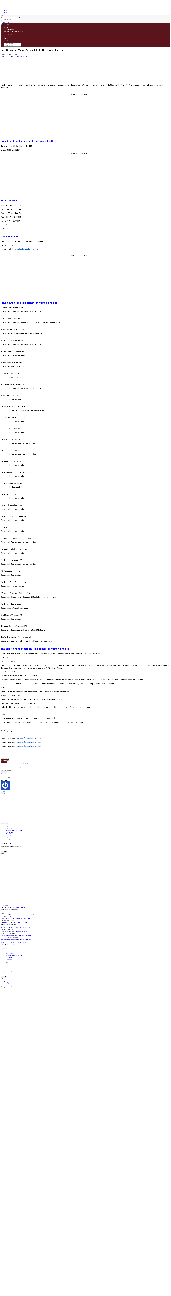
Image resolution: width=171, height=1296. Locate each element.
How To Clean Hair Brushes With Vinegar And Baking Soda (16, 939)
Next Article (4, 762)
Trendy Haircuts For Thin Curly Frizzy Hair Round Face (15, 931)
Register (3, 22)
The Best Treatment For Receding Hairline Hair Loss (14, 943)
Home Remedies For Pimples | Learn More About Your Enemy (16, 911)
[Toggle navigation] (8, 24)
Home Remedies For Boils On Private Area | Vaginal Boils (15, 928)
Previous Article (5, 760)
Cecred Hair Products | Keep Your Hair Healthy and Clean (15, 918)
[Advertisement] (54, 69)
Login (7, 22)
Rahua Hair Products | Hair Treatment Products (13, 907)
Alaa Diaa (3, 791)
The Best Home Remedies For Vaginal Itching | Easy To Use (16, 935)
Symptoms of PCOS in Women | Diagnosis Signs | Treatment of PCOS (19, 914)
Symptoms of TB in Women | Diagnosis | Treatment (14, 922)
